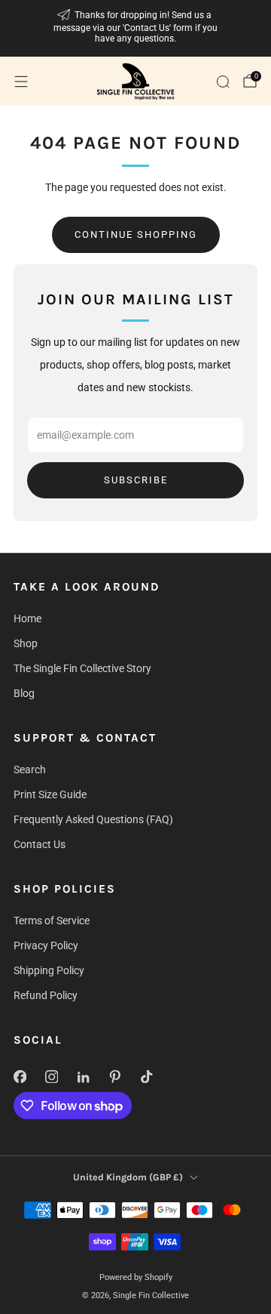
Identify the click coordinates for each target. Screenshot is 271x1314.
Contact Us (39, 844)
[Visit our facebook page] (19, 1076)
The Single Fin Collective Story (82, 668)
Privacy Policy (46, 945)
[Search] (222, 81)
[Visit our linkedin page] (83, 1076)
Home (27, 618)
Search (30, 769)
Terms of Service (52, 921)
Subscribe (136, 480)
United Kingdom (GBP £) (128, 1177)
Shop (26, 643)
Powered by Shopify (135, 1277)
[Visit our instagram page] (51, 1076)
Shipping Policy (49, 970)
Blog (24, 693)
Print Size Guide (50, 794)
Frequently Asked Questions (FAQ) (93, 819)
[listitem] (135, 28)
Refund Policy (46, 995)
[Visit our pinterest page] (114, 1076)
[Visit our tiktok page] (146, 1076)
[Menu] (21, 81)
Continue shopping (136, 234)
